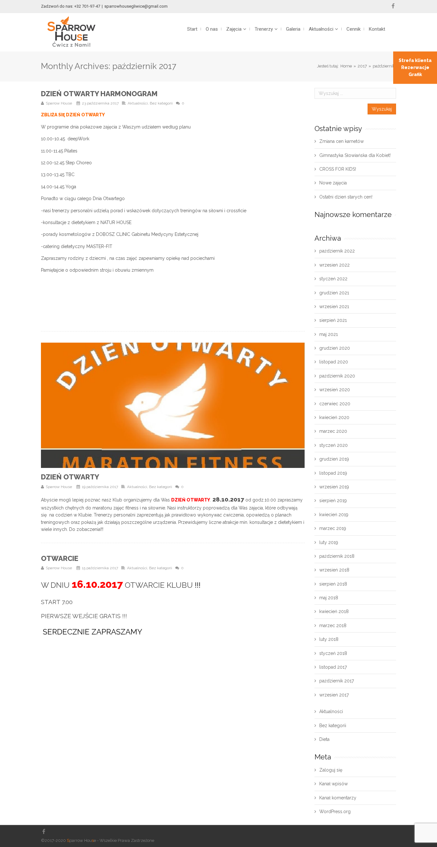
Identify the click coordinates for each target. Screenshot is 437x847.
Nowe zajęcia (333, 182)
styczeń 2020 (333, 445)
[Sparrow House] (71, 31)
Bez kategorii (161, 103)
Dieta (324, 739)
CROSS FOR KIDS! (337, 169)
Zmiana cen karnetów (341, 141)
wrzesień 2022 (334, 265)
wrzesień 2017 (334, 694)
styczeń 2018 (333, 653)
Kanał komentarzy (337, 797)
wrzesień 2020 (334, 389)
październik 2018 (336, 556)
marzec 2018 (332, 625)
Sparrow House (59, 103)
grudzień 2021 (334, 292)
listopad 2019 (333, 473)
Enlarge (244, 405)
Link (101, 405)
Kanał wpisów (333, 783)
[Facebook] (393, 6)
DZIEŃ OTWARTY (70, 477)
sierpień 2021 (333, 320)
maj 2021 (328, 334)
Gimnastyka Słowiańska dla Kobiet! (355, 155)
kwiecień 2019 (333, 514)
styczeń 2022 (333, 278)
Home (346, 66)
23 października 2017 (100, 103)
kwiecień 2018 (334, 611)
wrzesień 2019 (334, 486)
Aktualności (138, 103)
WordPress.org (335, 811)
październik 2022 (337, 250)
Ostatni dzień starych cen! (345, 196)
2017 (362, 66)
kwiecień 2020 (334, 417)
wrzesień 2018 (334, 569)
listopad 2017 (333, 667)
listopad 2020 (333, 361)
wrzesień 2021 (334, 306)
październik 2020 (337, 375)
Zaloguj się (330, 770)
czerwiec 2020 (334, 403)
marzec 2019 (332, 528)
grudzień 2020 (334, 348)
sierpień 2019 (333, 500)
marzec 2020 (333, 431)
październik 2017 (336, 680)
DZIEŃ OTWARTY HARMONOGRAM (99, 93)
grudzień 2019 (334, 459)
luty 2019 (328, 542)
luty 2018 (328, 639)
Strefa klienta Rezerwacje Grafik (415, 67)
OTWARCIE (59, 558)
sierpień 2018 (333, 584)
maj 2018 (328, 597)
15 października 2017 (100, 568)
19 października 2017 (100, 487)
